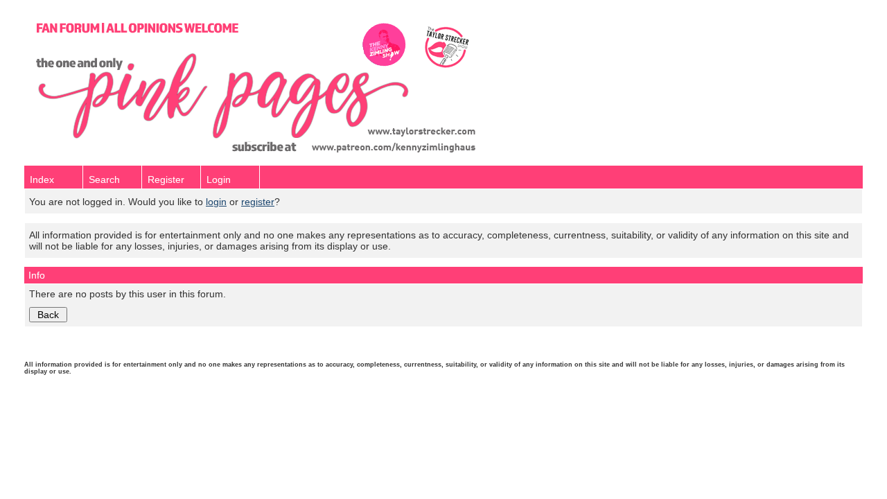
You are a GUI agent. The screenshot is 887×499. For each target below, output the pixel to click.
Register (166, 179)
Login (219, 179)
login (216, 201)
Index (42, 179)
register (257, 201)
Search (104, 179)
